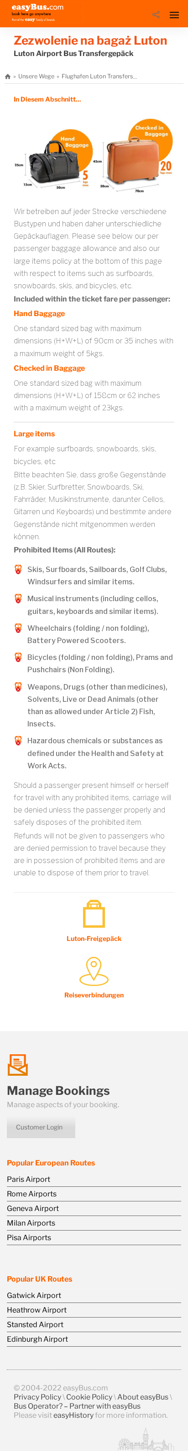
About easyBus (142, 1397)
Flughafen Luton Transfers (97, 76)
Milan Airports (31, 1223)
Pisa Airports (29, 1237)
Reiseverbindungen (94, 995)
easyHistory (73, 1415)
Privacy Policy (37, 1397)
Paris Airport (28, 1179)
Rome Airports (32, 1194)
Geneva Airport (33, 1208)
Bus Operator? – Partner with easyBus (77, 1406)
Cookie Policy (89, 1397)
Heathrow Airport (37, 1310)
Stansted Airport (35, 1324)
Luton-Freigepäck (94, 938)
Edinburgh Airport (37, 1339)
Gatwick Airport (34, 1295)
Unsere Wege (36, 76)
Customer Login (39, 1127)
